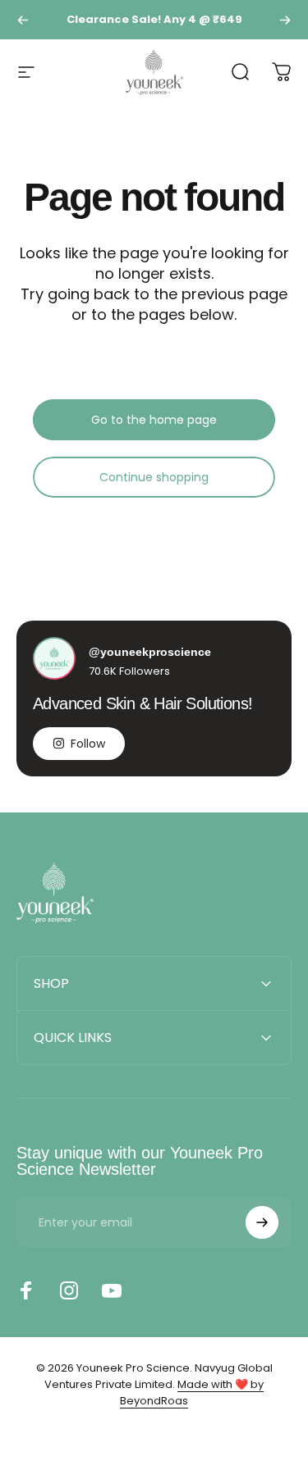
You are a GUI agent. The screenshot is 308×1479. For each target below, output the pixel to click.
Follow (88, 743)
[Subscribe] (262, 1222)
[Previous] (23, 19)
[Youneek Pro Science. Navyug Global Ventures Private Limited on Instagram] (69, 1290)
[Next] (285, 19)
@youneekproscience (150, 651)
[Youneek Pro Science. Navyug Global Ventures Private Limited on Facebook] (26, 1290)
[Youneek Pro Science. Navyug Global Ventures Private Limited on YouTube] (112, 1290)
